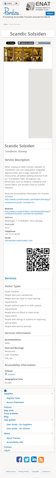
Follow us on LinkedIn (34, 460)
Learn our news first (41, 460)
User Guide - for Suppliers (19, 424)
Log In (7, 450)
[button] (11, 3)
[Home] (12, 11)
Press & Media (11, 413)
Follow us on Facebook (19, 460)
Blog (6, 416)
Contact (8, 447)
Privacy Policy (24, 471)
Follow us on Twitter (26, 460)
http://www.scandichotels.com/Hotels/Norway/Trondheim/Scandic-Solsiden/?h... (28, 201)
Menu (50, 13)
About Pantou (13, 438)
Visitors (7, 407)
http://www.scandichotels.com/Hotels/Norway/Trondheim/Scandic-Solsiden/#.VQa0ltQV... (28, 212)
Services (10, 278)
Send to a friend (27, 43)
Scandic (11, 374)
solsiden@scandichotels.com (18, 240)
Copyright (35, 471)
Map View (8, 410)
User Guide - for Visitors (18, 428)
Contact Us (46, 471)
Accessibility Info (15, 442)
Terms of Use (11, 471)
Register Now (13, 398)
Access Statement (15, 402)
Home (6, 24)
